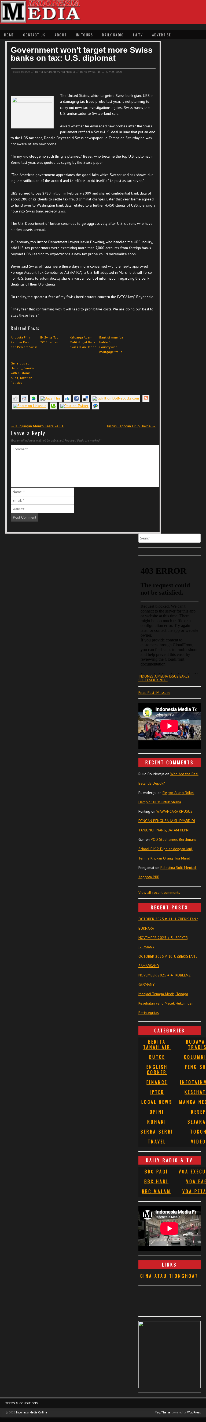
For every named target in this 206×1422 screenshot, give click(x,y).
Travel (157, 1141)
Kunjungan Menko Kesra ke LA (37, 426)
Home (9, 34)
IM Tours (84, 34)
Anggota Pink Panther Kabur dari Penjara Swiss (24, 342)
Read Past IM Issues (154, 692)
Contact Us (34, 34)
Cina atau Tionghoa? (169, 1276)
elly (27, 72)
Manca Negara (66, 72)
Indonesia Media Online (31, 1412)
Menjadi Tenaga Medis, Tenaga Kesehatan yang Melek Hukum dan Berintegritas (165, 1003)
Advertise (161, 34)
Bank (83, 72)
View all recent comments (159, 892)
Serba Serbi (157, 1131)
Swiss (91, 72)
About (60, 34)
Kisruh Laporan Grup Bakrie (131, 426)
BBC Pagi (156, 1171)
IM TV (138, 34)
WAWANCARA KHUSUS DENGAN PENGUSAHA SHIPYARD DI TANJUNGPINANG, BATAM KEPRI (166, 820)
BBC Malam (156, 1191)
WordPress (194, 1412)
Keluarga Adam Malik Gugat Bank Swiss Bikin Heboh (83, 342)
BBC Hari (156, 1181)
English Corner (157, 1069)
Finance (156, 1082)
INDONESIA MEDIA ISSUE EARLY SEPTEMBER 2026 (163, 678)
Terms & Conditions (21, 1403)
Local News (156, 1102)
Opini (157, 1112)
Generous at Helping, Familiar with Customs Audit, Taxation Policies (23, 373)
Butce (157, 1057)
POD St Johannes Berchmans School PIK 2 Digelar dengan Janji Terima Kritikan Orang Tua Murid (167, 849)
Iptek (157, 1092)
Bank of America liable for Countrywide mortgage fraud (111, 344)
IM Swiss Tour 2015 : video (50, 339)
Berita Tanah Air (45, 72)
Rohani (157, 1122)
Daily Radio (113, 34)
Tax (98, 72)
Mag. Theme (163, 1412)
